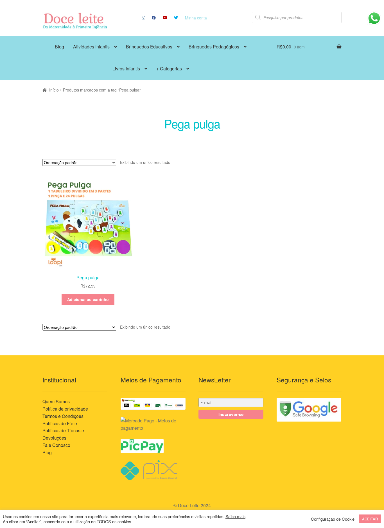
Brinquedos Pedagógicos (214, 46)
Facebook (153, 18)
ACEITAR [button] (370, 519)
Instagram (143, 18)
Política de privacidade (65, 409)
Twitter (176, 18)
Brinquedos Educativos (149, 46)
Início (54, 90)
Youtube (165, 18)
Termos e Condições (62, 416)
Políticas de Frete (59, 423)
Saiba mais (235, 516)
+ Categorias (169, 68)
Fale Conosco (56, 445)
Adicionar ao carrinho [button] (88, 299)
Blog (59, 46)
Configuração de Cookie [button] (332, 519)
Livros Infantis (126, 68)
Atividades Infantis (91, 46)
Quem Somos (56, 401)
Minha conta (196, 18)
